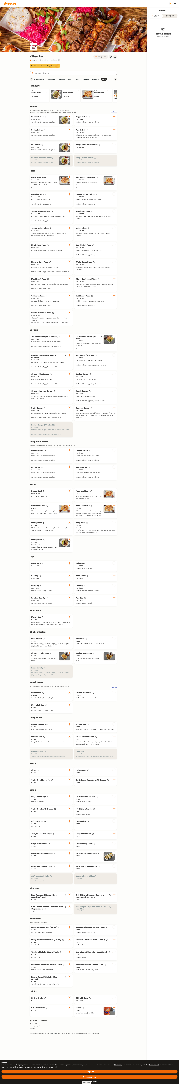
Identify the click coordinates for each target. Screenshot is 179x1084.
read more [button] (114, 112)
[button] (9, 3)
